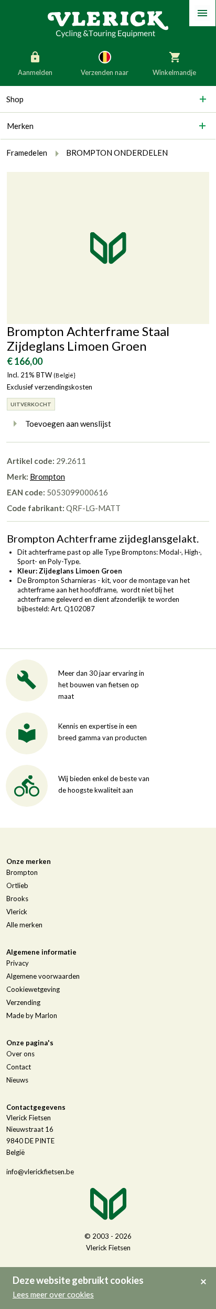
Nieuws (17, 1080)
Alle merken (24, 925)
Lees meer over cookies (53, 1294)
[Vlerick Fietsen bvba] (108, 23)
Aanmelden (35, 72)
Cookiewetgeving (33, 989)
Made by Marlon (31, 1015)
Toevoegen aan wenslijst (68, 423)
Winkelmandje (174, 72)
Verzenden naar (104, 72)
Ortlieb (17, 885)
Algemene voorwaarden (43, 976)
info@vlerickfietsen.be (40, 1171)
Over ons (20, 1054)
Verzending (23, 1002)
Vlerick (16, 911)
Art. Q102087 (73, 608)
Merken (20, 126)
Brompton (47, 476)
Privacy (17, 963)
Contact (18, 1067)
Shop (15, 99)
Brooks (17, 898)
